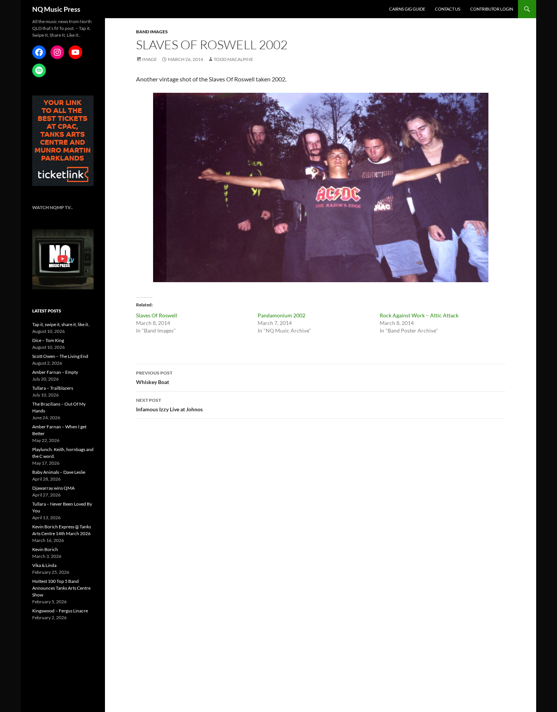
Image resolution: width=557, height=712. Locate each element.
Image (149, 59)
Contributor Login (491, 8)
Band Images (152, 31)
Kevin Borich (45, 549)
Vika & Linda (44, 565)
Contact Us (447, 8)
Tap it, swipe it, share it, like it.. (61, 324)
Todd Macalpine (233, 59)
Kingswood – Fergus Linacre (60, 611)
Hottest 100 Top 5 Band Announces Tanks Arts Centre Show (61, 588)
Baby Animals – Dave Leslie (58, 472)
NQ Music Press (56, 9)
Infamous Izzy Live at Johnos (169, 404)
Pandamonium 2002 (281, 315)
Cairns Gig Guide (407, 8)
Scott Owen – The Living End (60, 356)
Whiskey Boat (154, 377)
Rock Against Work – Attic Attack (419, 315)
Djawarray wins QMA (53, 488)
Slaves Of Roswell (156, 315)
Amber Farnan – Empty (55, 372)
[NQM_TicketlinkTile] (63, 140)
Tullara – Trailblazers (52, 388)
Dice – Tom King (48, 340)
